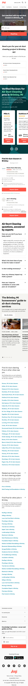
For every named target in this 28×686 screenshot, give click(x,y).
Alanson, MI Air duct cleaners (10, 445)
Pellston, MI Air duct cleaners (10, 431)
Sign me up (14, 646)
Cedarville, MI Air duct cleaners (10, 406)
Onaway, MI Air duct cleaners (10, 453)
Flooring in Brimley (7, 524)
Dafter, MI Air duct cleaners (9, 386)
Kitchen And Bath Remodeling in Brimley (13, 543)
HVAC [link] (3, 7)
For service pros (6, 612)
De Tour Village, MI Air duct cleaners (12, 411)
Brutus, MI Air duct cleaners (10, 439)
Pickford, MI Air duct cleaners (10, 397)
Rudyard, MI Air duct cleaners (10, 389)
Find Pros (14, 34)
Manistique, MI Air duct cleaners (11, 459)
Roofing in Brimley (7, 512)
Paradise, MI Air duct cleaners (10, 400)
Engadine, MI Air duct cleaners (10, 414)
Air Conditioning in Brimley (9, 555)
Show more (23, 211)
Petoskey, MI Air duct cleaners (10, 451)
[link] (5, 135)
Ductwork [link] (15, 7)
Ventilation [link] (9, 7)
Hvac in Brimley (6, 486)
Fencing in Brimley (7, 574)
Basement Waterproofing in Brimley (12, 546)
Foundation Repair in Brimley (10, 541)
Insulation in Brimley (8, 557)
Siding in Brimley (6, 515)
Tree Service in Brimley (8, 527)
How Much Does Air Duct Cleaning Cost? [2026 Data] (11, 336)
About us (4, 621)
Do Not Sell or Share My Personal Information (14, 680)
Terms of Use (10, 676)
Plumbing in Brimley (7, 521)
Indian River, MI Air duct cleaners (11, 448)
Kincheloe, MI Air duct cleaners (10, 392)
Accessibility (13, 678)
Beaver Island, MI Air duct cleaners (11, 442)
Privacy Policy (18, 676)
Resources (4, 617)
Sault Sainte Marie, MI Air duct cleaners (13, 394)
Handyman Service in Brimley (10, 552)
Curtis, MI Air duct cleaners (9, 425)
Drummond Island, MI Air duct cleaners (13, 428)
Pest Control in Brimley (8, 594)
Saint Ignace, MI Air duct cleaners (11, 403)
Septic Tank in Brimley (8, 529)
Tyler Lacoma (6, 331)
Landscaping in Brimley (8, 532)
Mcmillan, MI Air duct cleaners (10, 420)
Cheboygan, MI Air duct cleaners (11, 434)
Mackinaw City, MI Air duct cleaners (12, 417)
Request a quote (8, 140)
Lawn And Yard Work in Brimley (11, 518)
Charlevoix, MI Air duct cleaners (11, 465)
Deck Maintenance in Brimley (10, 538)
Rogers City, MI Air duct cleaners (11, 462)
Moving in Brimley (7, 585)
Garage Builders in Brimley (9, 549)
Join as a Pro (17, 2)
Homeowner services (7, 608)
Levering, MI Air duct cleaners (10, 422)
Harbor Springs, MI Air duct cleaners (12, 437)
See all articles (8, 315)
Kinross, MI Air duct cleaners (10, 383)
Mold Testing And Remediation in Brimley (13, 489)
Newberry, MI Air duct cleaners (10, 408)
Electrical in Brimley (7, 535)
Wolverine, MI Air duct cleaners (10, 456)
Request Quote (14, 189)
